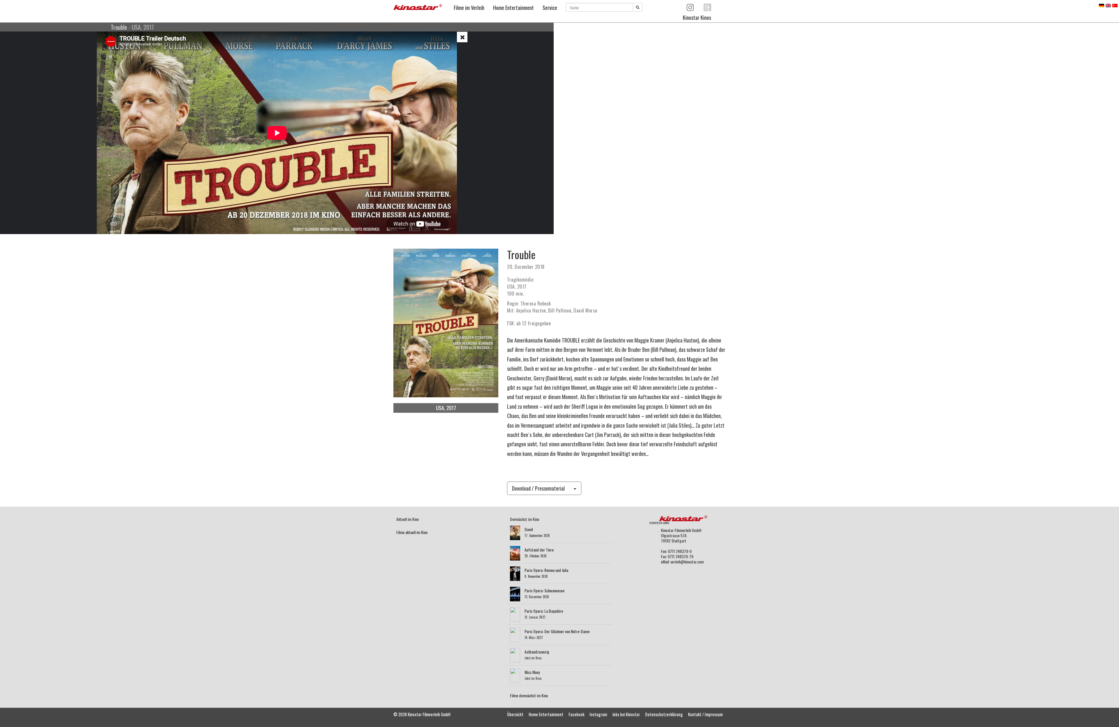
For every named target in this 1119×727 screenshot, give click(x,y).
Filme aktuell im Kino (411, 532)
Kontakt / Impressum (705, 714)
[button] (462, 37)
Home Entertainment (513, 7)
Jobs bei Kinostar (626, 714)
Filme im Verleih (469, 7)
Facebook (576, 714)
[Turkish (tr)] (1115, 4)
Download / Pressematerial (538, 488)
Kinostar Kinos (697, 17)
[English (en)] (1108, 4)
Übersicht (515, 714)
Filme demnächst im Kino (529, 695)
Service (550, 7)
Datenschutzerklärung (664, 714)
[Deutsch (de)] (1101, 4)
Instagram (598, 714)
